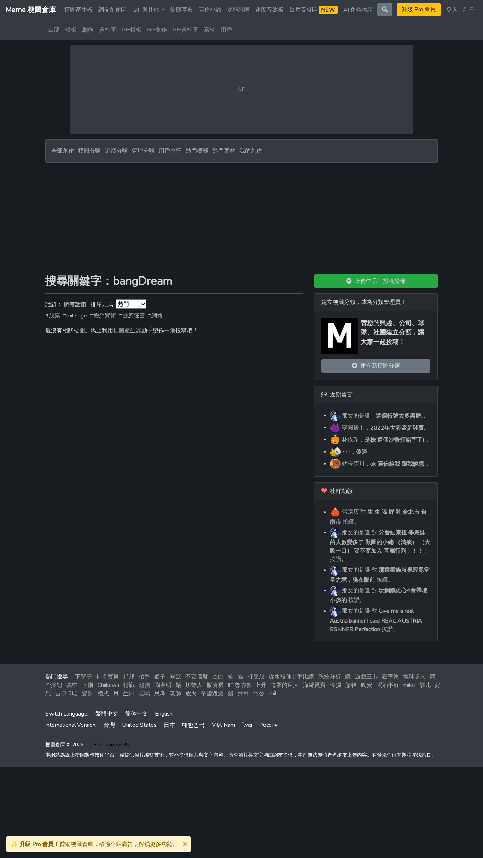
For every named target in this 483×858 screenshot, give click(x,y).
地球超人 (414, 677)
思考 (159, 694)
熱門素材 (224, 151)
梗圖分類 (89, 151)
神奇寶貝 (107, 677)
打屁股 (256, 677)
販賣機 (215, 685)
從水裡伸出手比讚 (291, 677)
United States (139, 725)
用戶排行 (170, 151)
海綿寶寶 (314, 685)
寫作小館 (210, 10)
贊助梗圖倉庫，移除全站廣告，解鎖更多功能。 (94, 844)
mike (409, 685)
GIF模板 (131, 30)
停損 (335, 685)
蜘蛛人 (194, 685)
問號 (175, 677)
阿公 (258, 694)
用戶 (226, 30)
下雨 (87, 685)
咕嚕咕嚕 (239, 685)
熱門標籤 (197, 151)
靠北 (425, 685)
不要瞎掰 (196, 677)
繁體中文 (106, 714)
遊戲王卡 (366, 677)
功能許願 (238, 10)
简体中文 (136, 714)
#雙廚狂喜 (132, 316)
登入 (452, 10)
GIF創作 (157, 30)
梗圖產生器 (78, 10)
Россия (268, 725)
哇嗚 (144, 694)
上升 (260, 685)
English (164, 714)
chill (273, 694)
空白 (217, 677)
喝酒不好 (388, 685)
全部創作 (62, 151)
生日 (128, 694)
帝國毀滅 (212, 694)
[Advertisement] (241, 215)
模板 (70, 30)
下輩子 (83, 677)
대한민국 (193, 725)
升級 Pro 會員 (419, 9)
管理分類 (143, 151)
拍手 (144, 677)
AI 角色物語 (358, 10)
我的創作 (250, 151)
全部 (53, 30)
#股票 (52, 316)
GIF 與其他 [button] (146, 10)
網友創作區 (112, 10)
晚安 (366, 685)
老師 (175, 694)
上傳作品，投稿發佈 (379, 281)
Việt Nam (223, 725)
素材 (209, 30)
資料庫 (107, 30)
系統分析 (329, 677)
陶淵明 (163, 685)
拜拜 (243, 694)
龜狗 (144, 685)
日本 (169, 725)
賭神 (351, 685)
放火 (191, 694)
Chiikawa (108, 685)
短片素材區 (312, 10)
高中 (72, 685)
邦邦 (128, 677)
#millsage (75, 316)
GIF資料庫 (185, 30)
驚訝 (87, 694)
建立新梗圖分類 (378, 366)
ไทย (247, 725)
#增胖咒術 (103, 316)
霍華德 (390, 677)
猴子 (159, 677)
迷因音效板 (269, 10)
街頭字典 (181, 10)
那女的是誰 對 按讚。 (380, 546)
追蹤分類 (116, 151)
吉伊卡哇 (66, 694)
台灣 (109, 725)
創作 (87, 30)
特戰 (129, 685)
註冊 (469, 10)
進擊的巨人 (284, 685)
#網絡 (155, 316)
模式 (103, 694)
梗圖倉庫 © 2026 (64, 744)
